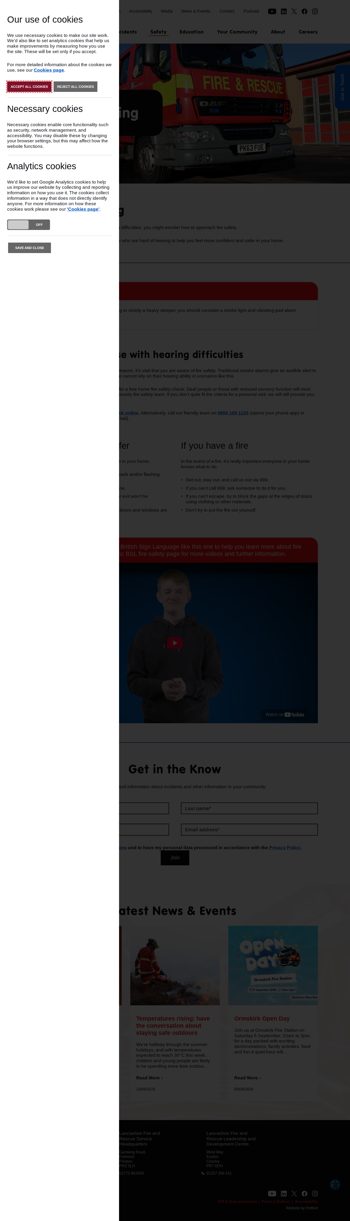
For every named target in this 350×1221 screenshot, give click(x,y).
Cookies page (49, 70)
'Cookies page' (83, 209)
